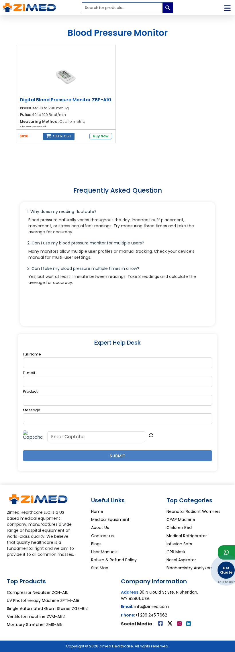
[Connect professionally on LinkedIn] (189, 624)
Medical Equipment (110, 519)
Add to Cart (61, 136)
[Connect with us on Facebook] (161, 624)
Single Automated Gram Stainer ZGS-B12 (47, 608)
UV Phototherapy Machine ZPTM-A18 (43, 600)
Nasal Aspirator (181, 560)
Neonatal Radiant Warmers (193, 511)
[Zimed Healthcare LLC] (38, 501)
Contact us (102, 536)
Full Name (32, 354)
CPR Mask (176, 552)
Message (31, 410)
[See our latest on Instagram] (180, 624)
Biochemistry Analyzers (190, 568)
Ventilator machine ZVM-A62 (36, 616)
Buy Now (100, 136)
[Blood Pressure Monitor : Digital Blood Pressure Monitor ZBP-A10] (65, 76)
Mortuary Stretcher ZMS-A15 (34, 624)
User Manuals (104, 552)
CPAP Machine (181, 519)
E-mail (29, 373)
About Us (100, 527)
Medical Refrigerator (187, 536)
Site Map (99, 568)
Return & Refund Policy (114, 560)
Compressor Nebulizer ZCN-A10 (37, 592)
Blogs (96, 544)
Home (97, 511)
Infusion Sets (179, 544)
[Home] (29, 7)
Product (30, 391)
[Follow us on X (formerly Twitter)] (170, 624)
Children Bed (179, 527)
